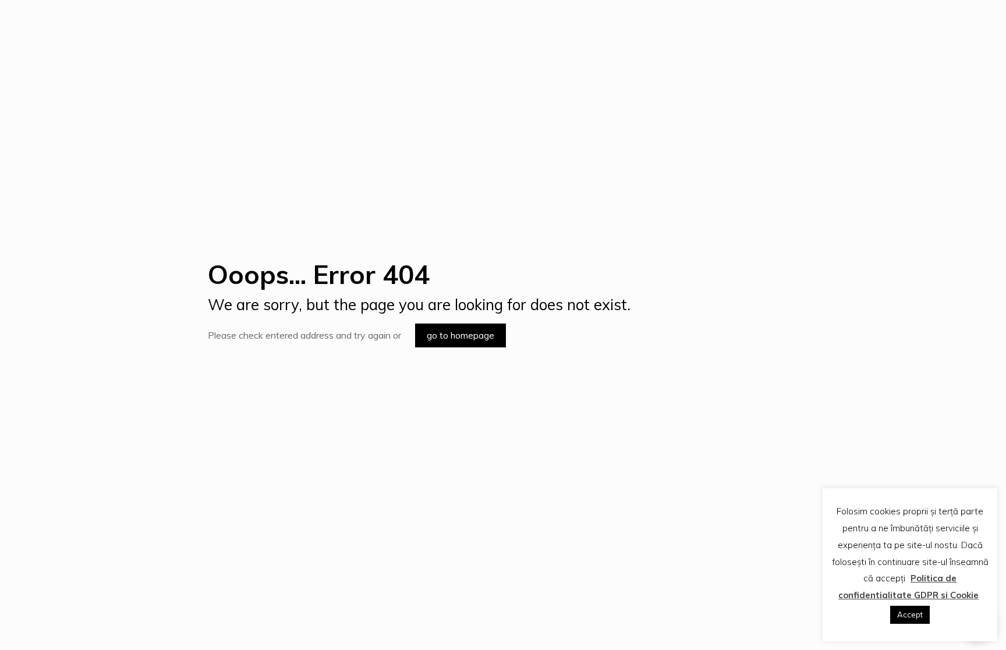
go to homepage (460, 335)
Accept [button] (910, 614)
